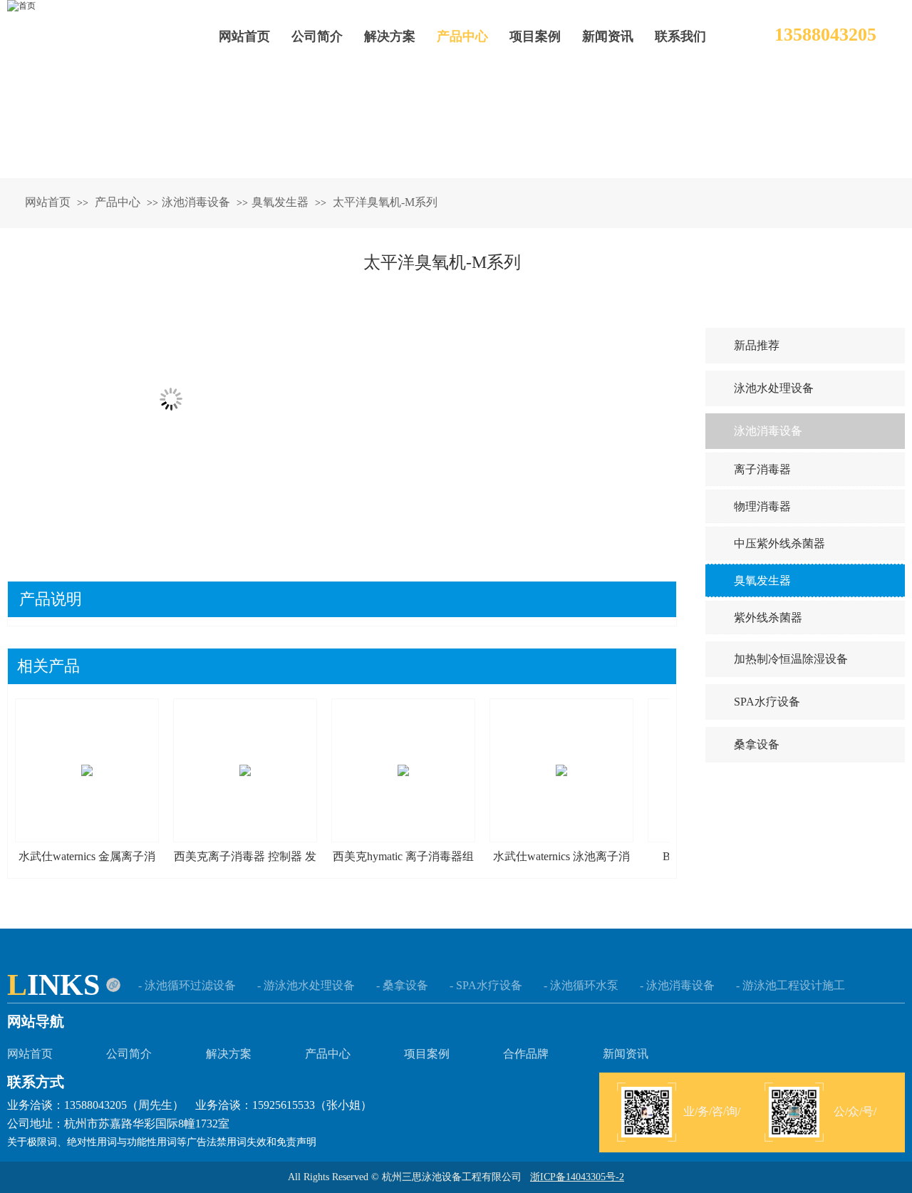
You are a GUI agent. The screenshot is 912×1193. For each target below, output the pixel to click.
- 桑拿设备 (402, 985)
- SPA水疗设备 (486, 985)
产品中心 (119, 202)
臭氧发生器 (280, 202)
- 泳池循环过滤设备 (187, 985)
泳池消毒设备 (196, 202)
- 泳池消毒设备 (677, 985)
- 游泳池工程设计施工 (790, 985)
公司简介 (129, 1054)
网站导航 (35, 1021)
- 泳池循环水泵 (581, 985)
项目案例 (427, 1054)
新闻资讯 (625, 1054)
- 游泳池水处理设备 (306, 985)
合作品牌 (526, 1054)
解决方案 (229, 1054)
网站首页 (48, 202)
